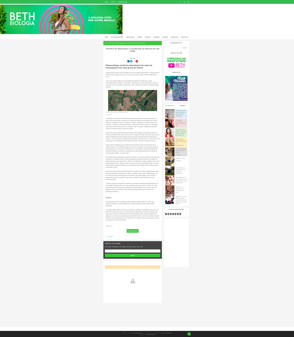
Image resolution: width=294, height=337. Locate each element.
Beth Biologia (137, 333)
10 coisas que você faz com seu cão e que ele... (181, 150)
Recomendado (169, 105)
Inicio (106, 2)
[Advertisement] (132, 314)
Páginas (182, 105)
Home (106, 43)
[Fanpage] (180, 2)
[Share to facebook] (128, 61)
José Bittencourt (166, 333)
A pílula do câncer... (181, 158)
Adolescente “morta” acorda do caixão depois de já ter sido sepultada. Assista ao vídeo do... (181, 200)
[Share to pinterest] (137, 61)
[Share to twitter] (131, 61)
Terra (110, 226)
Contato (113, 2)
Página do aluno (123, 2)
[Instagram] (184, 2)
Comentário (110, 236)
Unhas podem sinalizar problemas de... (181, 141)
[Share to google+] (134, 61)
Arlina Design (151, 334)
